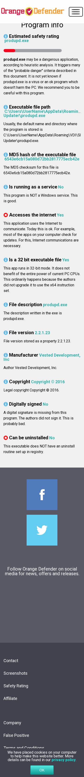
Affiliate (10, 698)
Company (12, 722)
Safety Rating (16, 685)
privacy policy (64, 760)
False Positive (16, 735)
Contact (11, 660)
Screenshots (16, 673)
